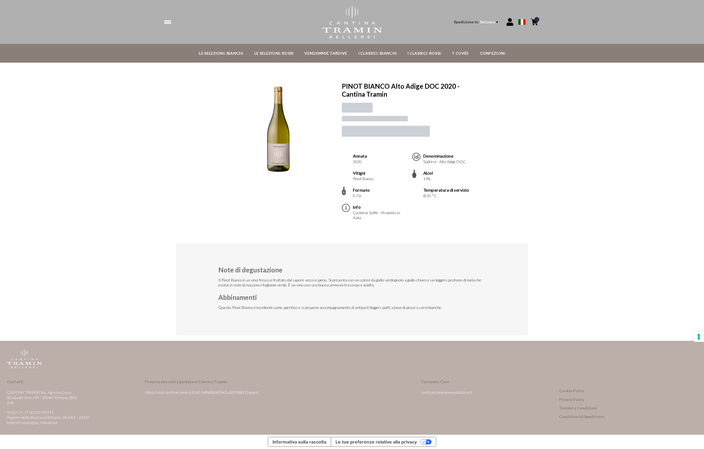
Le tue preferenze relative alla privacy (376, 442)
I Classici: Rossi (424, 53)
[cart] (534, 22)
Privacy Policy (571, 399)
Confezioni (492, 53)
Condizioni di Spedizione (581, 416)
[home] (351, 21)
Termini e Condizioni (578, 408)
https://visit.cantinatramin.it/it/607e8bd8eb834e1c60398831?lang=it (202, 392)
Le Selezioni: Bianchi (221, 53)
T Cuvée (460, 53)
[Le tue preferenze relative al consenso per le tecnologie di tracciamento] (699, 336)
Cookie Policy (571, 390)
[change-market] (476, 21)
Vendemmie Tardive (325, 53)
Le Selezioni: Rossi (274, 53)
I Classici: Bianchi (377, 53)
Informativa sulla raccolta (299, 442)
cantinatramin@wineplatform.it (446, 392)
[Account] (510, 22)
